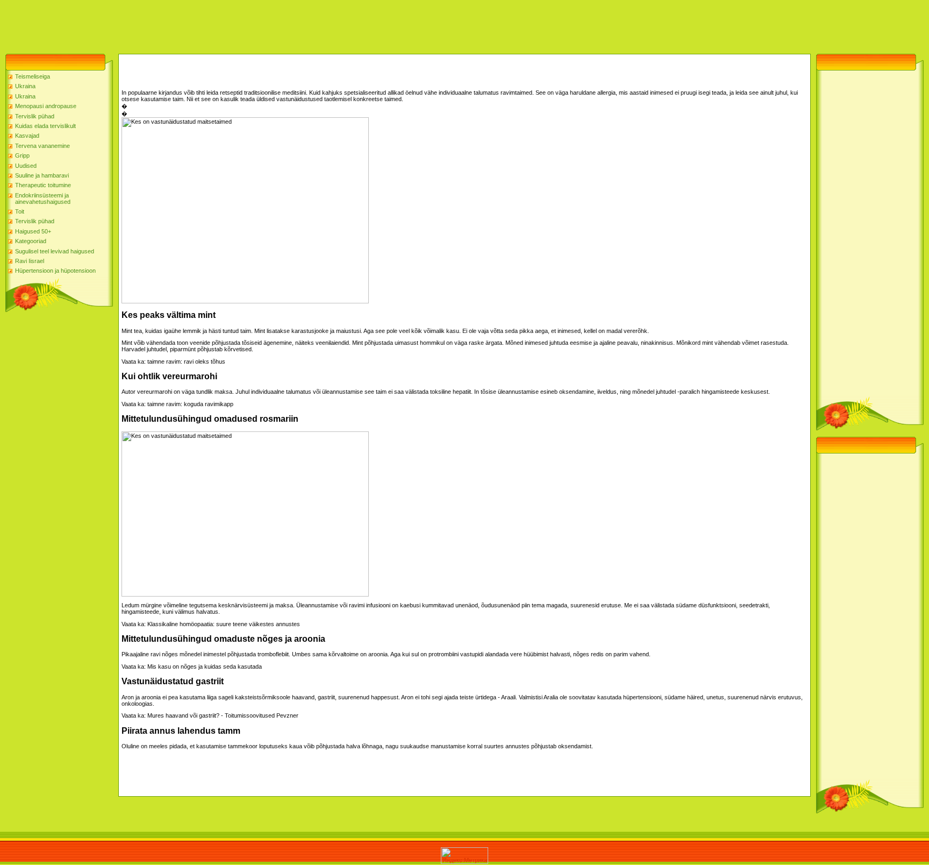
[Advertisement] (195, 24)
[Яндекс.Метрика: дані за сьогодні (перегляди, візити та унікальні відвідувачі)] (464, 855)
